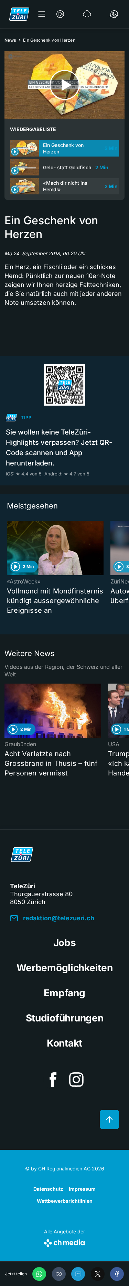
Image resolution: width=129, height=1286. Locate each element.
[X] (98, 1274)
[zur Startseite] (19, 14)
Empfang (64, 993)
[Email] (78, 1274)
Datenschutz (48, 1189)
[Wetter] (87, 14)
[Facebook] (117, 1274)
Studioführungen (65, 1018)
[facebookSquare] (53, 1079)
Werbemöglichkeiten (65, 968)
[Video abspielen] (64, 85)
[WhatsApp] (39, 1274)
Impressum (82, 1189)
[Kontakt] (114, 14)
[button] (59, 1274)
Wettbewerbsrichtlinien (65, 1201)
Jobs (64, 943)
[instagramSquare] (76, 1079)
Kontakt (64, 1043)
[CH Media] (64, 1242)
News (10, 40)
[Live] (60, 14)
